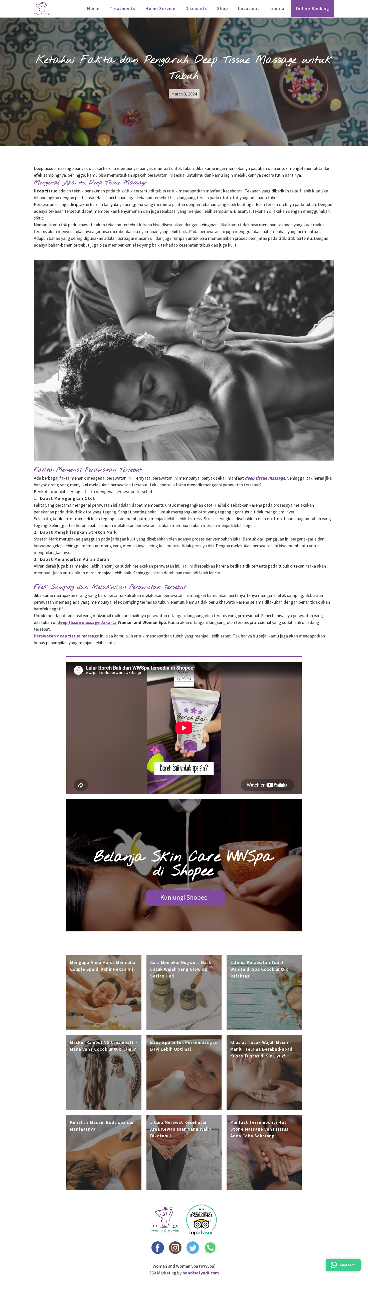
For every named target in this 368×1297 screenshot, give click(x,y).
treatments (122, 8)
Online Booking (312, 8)
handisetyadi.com (200, 1273)
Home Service (160, 8)
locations (249, 8)
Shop (222, 8)
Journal (278, 8)
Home (93, 8)
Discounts (196, 8)
